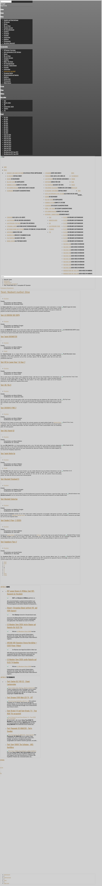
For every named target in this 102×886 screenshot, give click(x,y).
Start (5, 562)
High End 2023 (7, 144)
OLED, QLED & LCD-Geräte (18, 217)
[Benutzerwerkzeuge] (1, 296)
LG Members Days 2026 (24, 631)
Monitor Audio (7, 103)
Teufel (5, 351)
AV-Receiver (7, 22)
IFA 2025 (6, 133)
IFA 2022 (6, 127)
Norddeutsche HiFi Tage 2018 (11, 154)
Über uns (6, 883)
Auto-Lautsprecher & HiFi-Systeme (12, 52)
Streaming (6, 34)
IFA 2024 (6, 131)
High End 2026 (7, 150)
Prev (5, 563)
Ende (5, 575)
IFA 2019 (6, 125)
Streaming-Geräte (8, 73)
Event (2, 114)
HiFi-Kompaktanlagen (9, 30)
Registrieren (10, 288)
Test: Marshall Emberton (9, 499)
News (2, 17)
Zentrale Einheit (17, 176)
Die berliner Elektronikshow (75, 217)
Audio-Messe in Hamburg (85, 271)
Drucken (6, 298)
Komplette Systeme (21, 185)
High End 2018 (7, 139)
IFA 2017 (6, 121)
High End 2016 (7, 135)
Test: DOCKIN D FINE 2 (8, 407)
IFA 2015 (6, 117)
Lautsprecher (7, 37)
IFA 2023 (6, 129)
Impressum (7, 874)
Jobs (5, 880)
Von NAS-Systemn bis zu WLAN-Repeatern (35, 229)
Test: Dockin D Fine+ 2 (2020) (11, 520)
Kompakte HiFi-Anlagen (62, 211)
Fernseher (6, 35)
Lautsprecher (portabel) (9, 71)
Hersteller (3, 97)
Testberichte (4, 47)
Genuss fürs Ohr (55, 182)
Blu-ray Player (7, 26)
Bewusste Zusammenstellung (23, 235)
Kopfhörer (6, 39)
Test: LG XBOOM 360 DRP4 (10, 315)
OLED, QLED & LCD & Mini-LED (58, 176)
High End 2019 (7, 140)
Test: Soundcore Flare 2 (9, 541)
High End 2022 (7, 142)
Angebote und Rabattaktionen (11, 20)
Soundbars (6, 32)
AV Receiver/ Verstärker (10, 50)
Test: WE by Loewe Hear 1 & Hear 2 (13, 362)
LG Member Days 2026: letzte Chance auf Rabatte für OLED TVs (21, 626)
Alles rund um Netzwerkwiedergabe (26, 226)
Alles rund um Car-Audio (71, 194)
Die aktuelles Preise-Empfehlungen (32, 173)
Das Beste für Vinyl (58, 185)
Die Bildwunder (15, 179)
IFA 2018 (6, 123)
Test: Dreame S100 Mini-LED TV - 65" (20, 697)
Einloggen (4, 288)
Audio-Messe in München (77, 244)
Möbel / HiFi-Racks (8, 62)
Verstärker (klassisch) (9, 43)
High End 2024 (7, 146)
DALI (5, 101)
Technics (6, 108)
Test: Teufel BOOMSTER (9, 336)
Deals (2, 13)
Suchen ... (80, 195)
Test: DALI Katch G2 (7, 430)
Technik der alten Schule (64, 188)
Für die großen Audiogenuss (61, 179)
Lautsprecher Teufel (9, 107)
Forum (2, 86)
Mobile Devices (7, 83)
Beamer (6, 24)
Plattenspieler (7, 41)
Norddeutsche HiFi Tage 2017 (11, 152)
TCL (5, 110)
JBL (4, 105)
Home (2, 9)
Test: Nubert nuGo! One (15, 292)
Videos (2, 94)
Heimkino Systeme (8, 28)
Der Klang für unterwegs (27, 223)
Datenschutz (7, 877)
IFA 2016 (6, 119)
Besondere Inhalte (64, 214)
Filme (2, 90)
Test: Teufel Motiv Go (8, 453)
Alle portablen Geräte (21, 241)
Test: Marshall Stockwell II (10, 479)
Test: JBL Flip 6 (6, 384)
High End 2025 (7, 148)
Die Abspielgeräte (19, 182)
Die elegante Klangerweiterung (21, 191)
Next (5, 573)
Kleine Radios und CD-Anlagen (26, 188)
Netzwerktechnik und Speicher (11, 75)
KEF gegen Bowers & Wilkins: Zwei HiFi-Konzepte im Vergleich (21, 592)
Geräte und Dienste (56, 173)
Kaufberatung (7, 79)
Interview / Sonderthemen (10, 65)
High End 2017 (7, 137)
